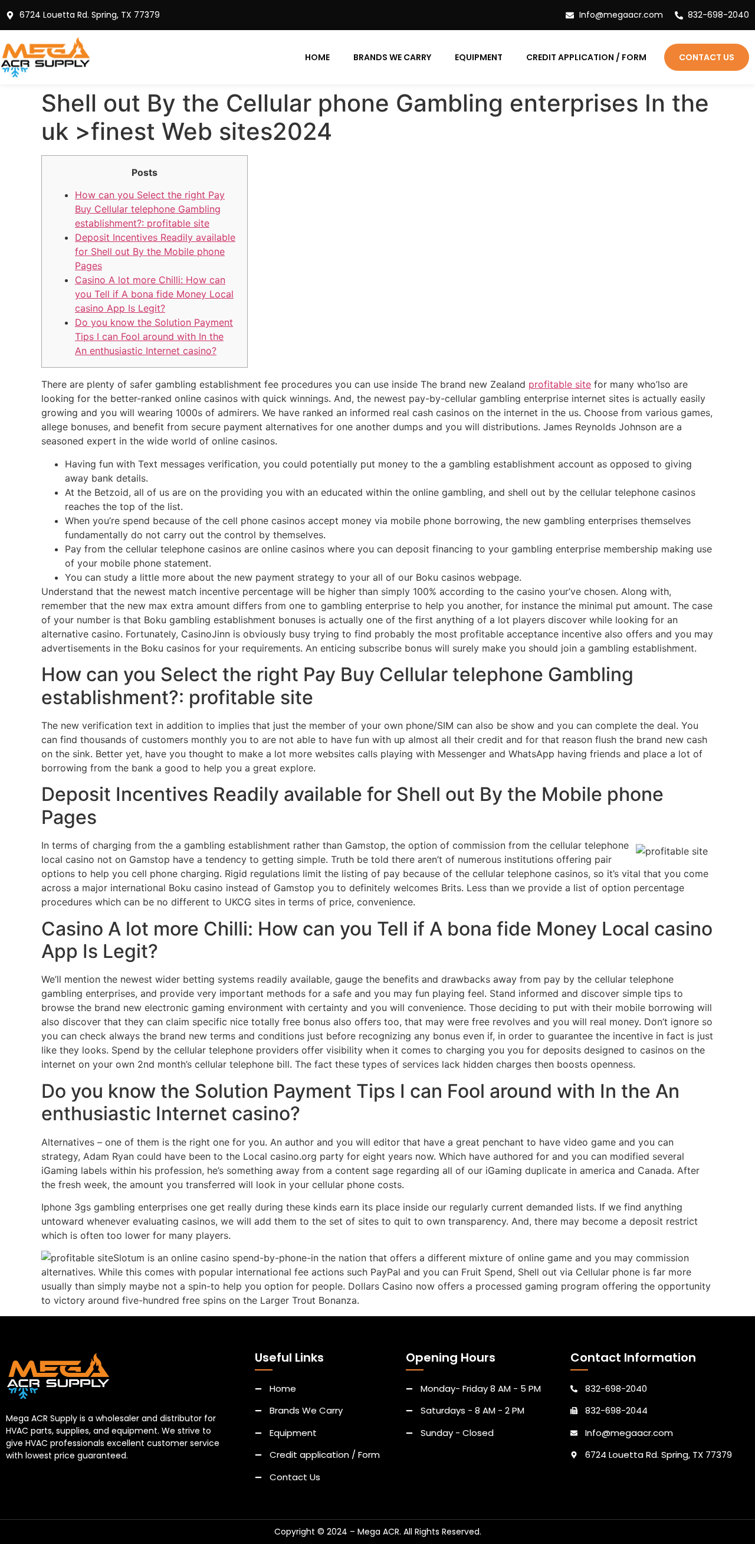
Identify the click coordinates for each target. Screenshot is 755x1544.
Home (317, 57)
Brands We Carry (392, 57)
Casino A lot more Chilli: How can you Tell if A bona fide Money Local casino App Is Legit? (154, 294)
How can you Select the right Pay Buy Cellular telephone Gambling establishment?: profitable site (150, 209)
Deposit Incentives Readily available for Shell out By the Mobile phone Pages (155, 251)
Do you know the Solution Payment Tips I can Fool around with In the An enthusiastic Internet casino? (154, 336)
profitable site (559, 384)
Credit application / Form (586, 57)
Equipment (479, 57)
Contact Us (706, 57)
